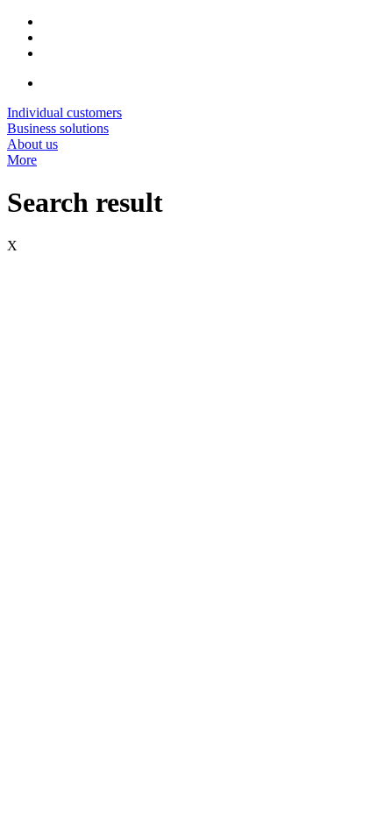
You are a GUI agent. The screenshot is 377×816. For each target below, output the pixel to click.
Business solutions (58, 128)
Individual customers (64, 112)
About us (32, 144)
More (22, 159)
